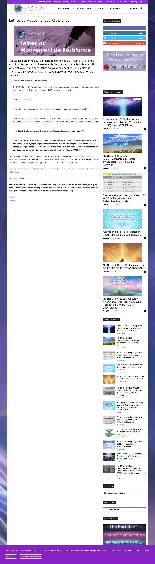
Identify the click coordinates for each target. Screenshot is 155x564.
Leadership (133, 2)
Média (90, 2)
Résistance (100, 8)
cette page (13, 172)
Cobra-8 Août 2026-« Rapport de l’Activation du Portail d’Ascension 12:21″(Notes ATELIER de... (122, 122)
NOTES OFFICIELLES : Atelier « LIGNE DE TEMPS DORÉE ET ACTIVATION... (124, 267)
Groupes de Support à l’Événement (48, 2)
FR (143, 2)
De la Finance (122, 2)
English (12, 200)
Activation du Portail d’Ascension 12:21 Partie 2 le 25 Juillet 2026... (122, 233)
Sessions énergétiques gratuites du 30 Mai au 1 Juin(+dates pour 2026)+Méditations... (130, 444)
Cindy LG (106, 129)
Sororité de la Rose (69, 2)
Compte (131, 8)
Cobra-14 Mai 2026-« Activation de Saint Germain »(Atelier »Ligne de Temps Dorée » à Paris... (130, 456)
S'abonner (140, 43)
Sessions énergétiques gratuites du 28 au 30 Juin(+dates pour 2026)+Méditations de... (130, 419)
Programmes (116, 8)
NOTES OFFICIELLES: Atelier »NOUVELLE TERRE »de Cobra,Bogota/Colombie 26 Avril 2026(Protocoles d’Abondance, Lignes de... (131, 471)
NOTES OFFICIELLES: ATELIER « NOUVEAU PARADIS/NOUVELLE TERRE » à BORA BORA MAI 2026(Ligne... (122, 303)
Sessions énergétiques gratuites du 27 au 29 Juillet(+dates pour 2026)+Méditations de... (124, 198)
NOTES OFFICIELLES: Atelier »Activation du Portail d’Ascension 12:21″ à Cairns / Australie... (119, 160)
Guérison (81, 2)
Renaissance (99, 2)
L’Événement (83, 8)
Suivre (141, 33)
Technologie (110, 2)
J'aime (142, 28)
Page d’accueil (65, 8)
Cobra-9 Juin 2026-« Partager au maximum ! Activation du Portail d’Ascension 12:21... (129, 431)
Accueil (15, 17)
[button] (141, 8)
